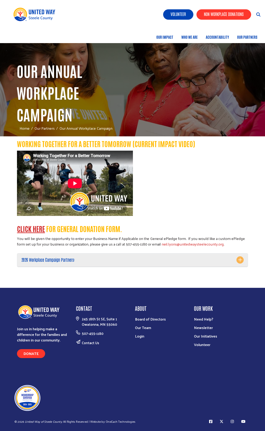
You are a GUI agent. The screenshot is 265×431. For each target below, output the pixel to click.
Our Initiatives (205, 336)
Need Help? (203, 319)
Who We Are (189, 36)
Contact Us (90, 343)
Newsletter (203, 327)
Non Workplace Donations (224, 14)
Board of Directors (150, 319)
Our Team (143, 327)
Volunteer (178, 14)
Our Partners (247, 36)
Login (139, 336)
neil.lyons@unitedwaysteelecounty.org (193, 244)
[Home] (37, 14)
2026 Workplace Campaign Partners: (48, 259)
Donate (31, 353)
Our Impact (164, 36)
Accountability (217, 36)
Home (25, 128)
